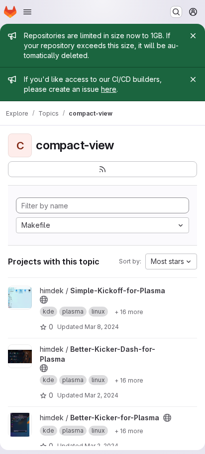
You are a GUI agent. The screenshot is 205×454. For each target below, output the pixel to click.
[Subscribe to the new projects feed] (102, 169)
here (108, 89)
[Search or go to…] (176, 12)
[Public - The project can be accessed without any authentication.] (44, 300)
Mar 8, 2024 (102, 326)
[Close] (193, 36)
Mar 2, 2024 (101, 395)
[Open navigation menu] (27, 12)
